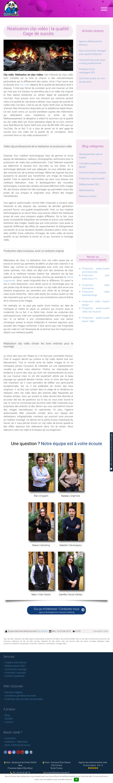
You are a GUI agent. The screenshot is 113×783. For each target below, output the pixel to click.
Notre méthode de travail (17, 745)
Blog (7, 715)
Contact (9, 722)
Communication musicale (92, 172)
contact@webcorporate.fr (58, 772)
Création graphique (15, 675)
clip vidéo (25, 84)
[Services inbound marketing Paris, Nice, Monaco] (104, 8)
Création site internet (15, 662)
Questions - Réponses (16, 741)
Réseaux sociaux (88, 196)
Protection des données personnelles (24, 699)
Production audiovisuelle (92, 178)
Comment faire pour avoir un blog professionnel (92, 62)
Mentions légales (14, 692)
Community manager (16, 669)
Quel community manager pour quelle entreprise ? (92, 52)
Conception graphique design (90, 165)
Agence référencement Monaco (90, 43)
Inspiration (10, 738)
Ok (76, 779)
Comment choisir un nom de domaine (92, 80)
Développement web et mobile (90, 156)
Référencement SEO (89, 184)
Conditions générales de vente (20, 695)
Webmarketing (86, 190)
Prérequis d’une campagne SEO (87, 71)
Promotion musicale (15, 672)
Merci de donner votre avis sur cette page (111, 450)
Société (8, 718)
